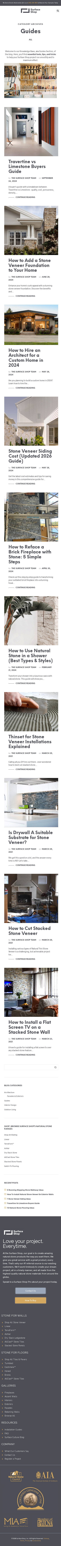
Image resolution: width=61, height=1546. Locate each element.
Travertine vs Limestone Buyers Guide (23, 1203)
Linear (6, 1139)
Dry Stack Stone (10, 1152)
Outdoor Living (10, 1109)
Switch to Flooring (11, 1166)
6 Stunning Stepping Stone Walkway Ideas (25, 1190)
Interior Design (10, 1105)
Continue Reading (25, 197)
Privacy (27, 1540)
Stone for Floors (14, 1352)
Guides (7, 1100)
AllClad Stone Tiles (11, 1157)
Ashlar (6, 1148)
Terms (22, 1540)
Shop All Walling (10, 1135)
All (30, 40)
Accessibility (36, 1540)
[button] (58, 10)
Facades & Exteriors (15, 1096)
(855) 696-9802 (33, 3)
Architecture (9, 1092)
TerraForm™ (9, 1144)
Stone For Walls (14, 1315)
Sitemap (46, 1538)
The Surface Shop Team (23, 178)
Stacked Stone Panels (13, 1161)
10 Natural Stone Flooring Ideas (20, 1208)
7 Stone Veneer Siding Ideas (19, 1199)
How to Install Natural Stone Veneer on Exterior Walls (30, 1194)
